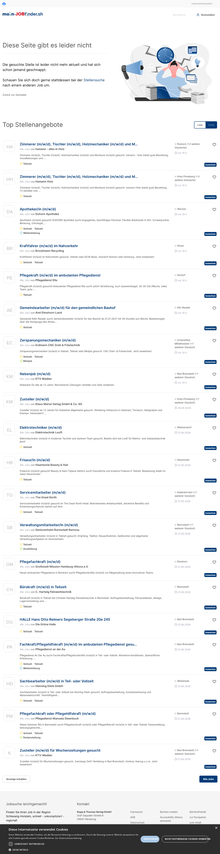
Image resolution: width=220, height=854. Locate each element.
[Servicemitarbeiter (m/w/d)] (9, 495)
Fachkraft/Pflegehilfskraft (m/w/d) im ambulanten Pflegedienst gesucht (80, 644)
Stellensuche (94, 80)
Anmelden (208, 14)
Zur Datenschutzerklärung (68, 838)
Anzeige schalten (16, 779)
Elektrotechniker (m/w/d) (41, 427)
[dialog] (110, 839)
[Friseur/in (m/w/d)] (9, 462)
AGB (132, 817)
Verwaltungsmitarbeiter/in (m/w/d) (49, 525)
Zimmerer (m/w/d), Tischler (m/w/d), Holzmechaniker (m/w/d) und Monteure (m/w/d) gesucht (98, 144)
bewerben (210, 164)
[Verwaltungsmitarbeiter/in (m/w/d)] (9, 527)
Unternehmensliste (201, 3)
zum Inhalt (195, 822)
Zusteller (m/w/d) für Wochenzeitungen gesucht (60, 750)
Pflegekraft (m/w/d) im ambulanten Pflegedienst (60, 275)
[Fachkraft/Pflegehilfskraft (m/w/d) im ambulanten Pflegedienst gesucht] (9, 647)
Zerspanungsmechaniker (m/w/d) (48, 340)
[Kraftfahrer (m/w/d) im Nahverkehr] (9, 248)
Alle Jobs (25, 149)
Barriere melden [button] (169, 811)
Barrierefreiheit (198, 811)
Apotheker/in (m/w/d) (38, 209)
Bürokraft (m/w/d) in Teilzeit (43, 587)
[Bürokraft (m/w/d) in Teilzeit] (9, 589)
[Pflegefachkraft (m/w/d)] (9, 564)
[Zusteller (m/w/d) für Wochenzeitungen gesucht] (9, 753)
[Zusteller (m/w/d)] (9, 402)
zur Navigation (198, 817)
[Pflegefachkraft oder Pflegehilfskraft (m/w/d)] (9, 716)
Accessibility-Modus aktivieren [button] (171, 819)
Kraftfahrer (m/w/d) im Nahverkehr (49, 246)
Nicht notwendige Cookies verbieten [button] (186, 839)
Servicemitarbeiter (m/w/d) (43, 492)
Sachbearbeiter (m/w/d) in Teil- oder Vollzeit (57, 681)
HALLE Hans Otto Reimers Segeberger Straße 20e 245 (65, 619)
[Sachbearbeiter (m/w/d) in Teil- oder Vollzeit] (9, 684)
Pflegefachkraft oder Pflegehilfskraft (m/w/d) (58, 714)
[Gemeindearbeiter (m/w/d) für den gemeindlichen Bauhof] (9, 310)
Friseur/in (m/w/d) (35, 460)
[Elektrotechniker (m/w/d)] (9, 430)
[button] (211, 144)
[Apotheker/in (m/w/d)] (9, 212)
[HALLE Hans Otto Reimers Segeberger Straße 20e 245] (9, 622)
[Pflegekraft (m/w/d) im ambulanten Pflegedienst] (9, 278)
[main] (110, 406)
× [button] (216, 828)
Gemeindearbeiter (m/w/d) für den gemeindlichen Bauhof (68, 308)
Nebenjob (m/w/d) (35, 374)
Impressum (136, 811)
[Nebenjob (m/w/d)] (9, 376)
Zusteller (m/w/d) (34, 399)
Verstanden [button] (151, 839)
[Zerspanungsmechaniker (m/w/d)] (9, 343)
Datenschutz (137, 822)
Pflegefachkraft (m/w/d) (40, 562)
